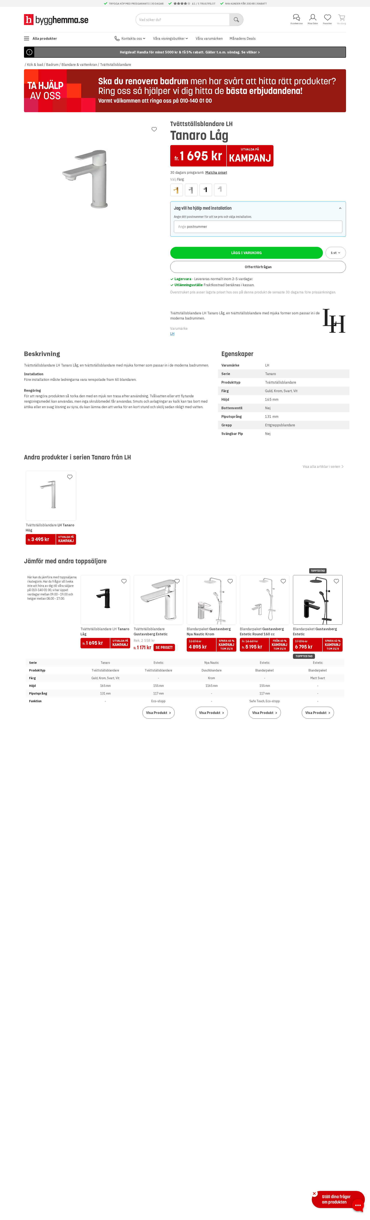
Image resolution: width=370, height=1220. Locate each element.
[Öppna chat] (358, 1206)
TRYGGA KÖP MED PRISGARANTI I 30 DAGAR (136, 3)
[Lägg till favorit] (154, 129)
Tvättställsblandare (115, 64)
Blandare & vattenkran (79, 64)
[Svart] (205, 190)
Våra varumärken (209, 38)
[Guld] (176, 190)
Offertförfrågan (258, 267)
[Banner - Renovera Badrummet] (185, 90)
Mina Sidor (313, 23)
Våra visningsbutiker (169, 38)
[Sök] (236, 19)
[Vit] (220, 190)
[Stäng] (314, 1193)
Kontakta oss (131, 38)
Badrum (52, 64)
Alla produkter (45, 38)
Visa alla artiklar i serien (321, 466)
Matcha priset (216, 172)
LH (172, 333)
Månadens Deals (243, 38)
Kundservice (297, 23)
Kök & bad (35, 64)
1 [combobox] (334, 253)
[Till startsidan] (56, 19)
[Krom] (191, 190)
